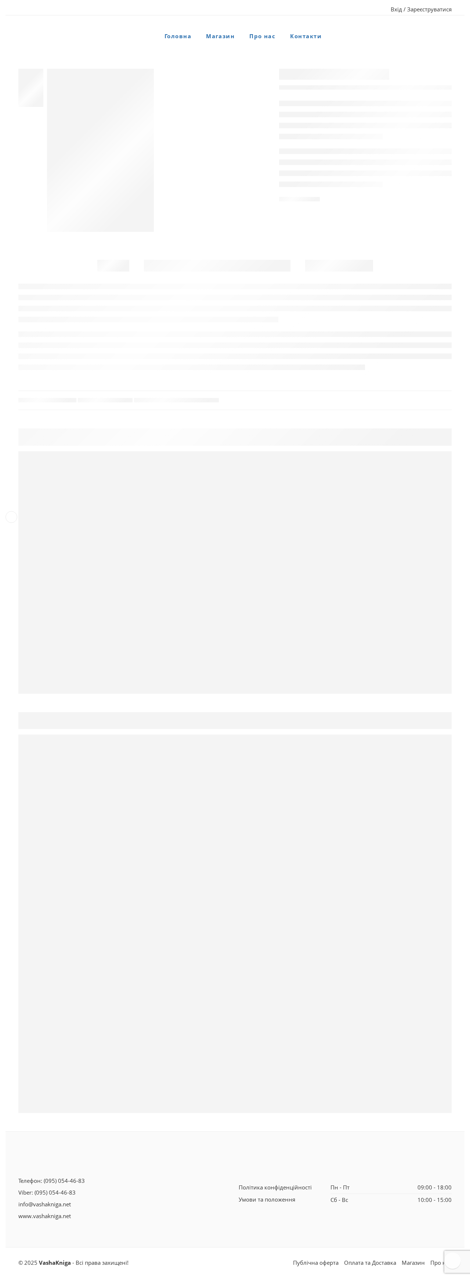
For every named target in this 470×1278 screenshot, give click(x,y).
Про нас (262, 36)
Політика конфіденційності (275, 1187)
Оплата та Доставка (370, 1262)
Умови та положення (267, 1199)
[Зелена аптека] (100, 150)
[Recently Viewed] (452, 1260)
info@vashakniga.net (44, 1204)
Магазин (220, 36)
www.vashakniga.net (44, 1216)
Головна (177, 36)
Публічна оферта (316, 1262)
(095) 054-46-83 (64, 1180)
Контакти (306, 36)
